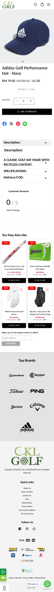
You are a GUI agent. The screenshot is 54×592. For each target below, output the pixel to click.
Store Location (27, 492)
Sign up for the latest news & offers (20, 332)
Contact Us (27, 496)
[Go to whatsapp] (47, 583)
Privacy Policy (27, 506)
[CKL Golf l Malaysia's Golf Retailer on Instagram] (27, 530)
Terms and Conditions (27, 510)
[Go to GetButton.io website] (47, 589)
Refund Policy (27, 503)
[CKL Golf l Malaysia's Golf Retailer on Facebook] (20, 530)
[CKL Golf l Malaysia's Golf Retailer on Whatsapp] (34, 530)
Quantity (6, 100)
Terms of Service (27, 514)
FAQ (27, 499)
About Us (27, 488)
